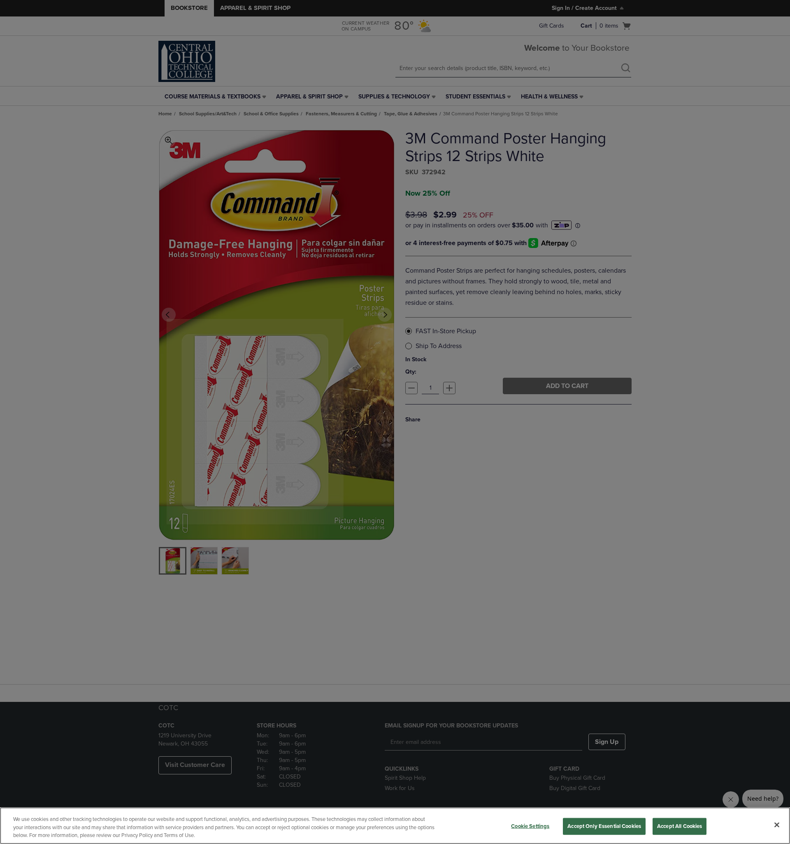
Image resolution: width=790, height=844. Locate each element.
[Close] (777, 825)
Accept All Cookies (679, 826)
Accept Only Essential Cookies (604, 826)
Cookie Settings (530, 826)
